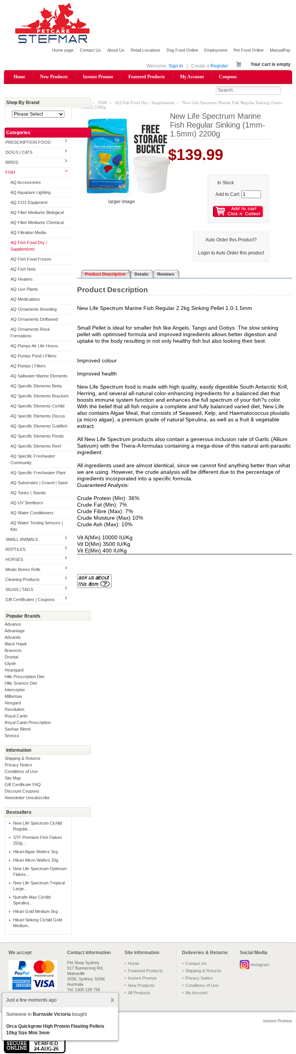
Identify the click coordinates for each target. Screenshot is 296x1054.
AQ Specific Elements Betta (36, 386)
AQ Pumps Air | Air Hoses (34, 345)
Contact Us (90, 50)
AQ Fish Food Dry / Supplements (28, 245)
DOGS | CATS (18, 152)
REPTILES (15, 549)
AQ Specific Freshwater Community (32, 459)
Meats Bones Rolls (22, 569)
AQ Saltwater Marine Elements (38, 376)
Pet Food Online (249, 50)
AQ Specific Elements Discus (37, 416)
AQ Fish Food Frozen (30, 259)
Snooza (12, 735)
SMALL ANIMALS (21, 539)
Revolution (14, 709)
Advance (13, 624)
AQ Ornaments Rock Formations (30, 332)
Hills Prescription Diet (24, 676)
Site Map (13, 778)
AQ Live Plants (24, 289)
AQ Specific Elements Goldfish (38, 426)
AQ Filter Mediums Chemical (37, 222)
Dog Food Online (182, 50)
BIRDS (11, 162)
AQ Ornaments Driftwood (34, 319)
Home (19, 76)
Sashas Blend (17, 729)
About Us (115, 50)
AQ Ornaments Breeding (33, 309)
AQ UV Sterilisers (26, 502)
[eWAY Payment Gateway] (35, 1051)
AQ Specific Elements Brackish (39, 396)
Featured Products (146, 76)
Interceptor (15, 689)
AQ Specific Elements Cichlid (37, 406)
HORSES (14, 559)
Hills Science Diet (21, 683)
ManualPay (280, 50)
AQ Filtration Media (28, 232)
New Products (54, 76)
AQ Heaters (21, 279)
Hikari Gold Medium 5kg (35, 911)
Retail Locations (145, 50)
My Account (192, 76)
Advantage (15, 630)
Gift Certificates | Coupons (30, 599)
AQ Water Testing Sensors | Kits (36, 526)
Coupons (228, 76)
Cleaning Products (22, 579)
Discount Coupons (22, 791)
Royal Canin (16, 716)
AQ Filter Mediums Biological (37, 212)
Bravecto (13, 650)
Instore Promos (98, 76)
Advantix (13, 637)
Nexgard (13, 702)
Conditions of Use (21, 771)
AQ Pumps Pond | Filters (33, 356)
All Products (139, 992)
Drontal (11, 657)
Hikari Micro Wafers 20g (35, 860)
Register (219, 66)
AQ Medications (25, 299)
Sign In (175, 66)
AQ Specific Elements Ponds (37, 436)
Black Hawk (16, 643)
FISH (10, 172)
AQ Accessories (25, 182)
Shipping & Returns (22, 758)
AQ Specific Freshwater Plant (38, 472)
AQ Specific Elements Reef (35, 446)
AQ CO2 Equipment (28, 202)
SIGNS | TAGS (19, 589)
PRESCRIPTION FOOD (28, 142)
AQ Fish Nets (23, 269)
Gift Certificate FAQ (23, 784)
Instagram (260, 964)
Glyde (10, 663)
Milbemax (13, 696)
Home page (63, 50)
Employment (215, 50)
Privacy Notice (18, 765)
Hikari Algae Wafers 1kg (35, 851)
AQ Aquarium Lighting (30, 192)
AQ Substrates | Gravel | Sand (38, 482)
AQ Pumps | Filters (28, 366)
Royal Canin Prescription (28, 722)
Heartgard (14, 670)
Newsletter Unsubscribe (27, 797)
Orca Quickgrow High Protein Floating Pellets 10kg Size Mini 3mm (55, 1029)
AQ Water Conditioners (32, 512)
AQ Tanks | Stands (28, 492)
